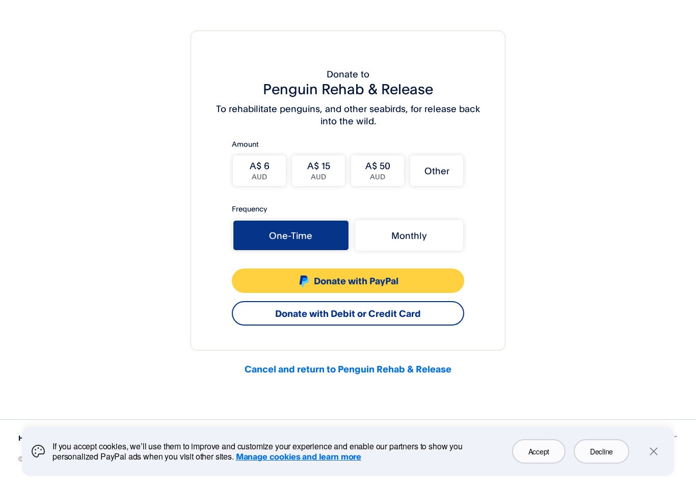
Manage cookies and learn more (298, 456)
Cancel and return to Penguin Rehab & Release (348, 368)
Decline (601, 451)
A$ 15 (318, 170)
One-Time (290, 235)
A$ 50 (377, 170)
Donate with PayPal (356, 280)
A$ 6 (260, 170)
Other (436, 170)
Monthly (409, 235)
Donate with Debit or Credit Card (348, 313)
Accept (538, 451)
